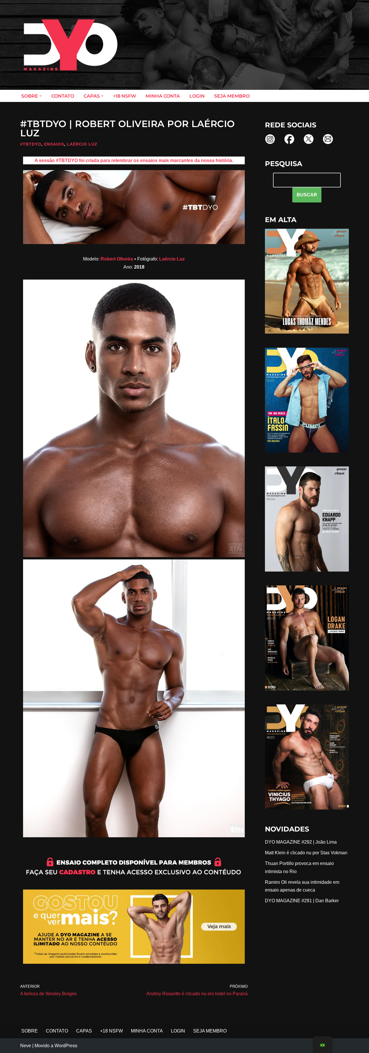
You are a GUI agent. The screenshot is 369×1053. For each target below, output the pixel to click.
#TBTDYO (30, 144)
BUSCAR (307, 194)
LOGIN (197, 96)
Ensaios (54, 144)
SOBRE (29, 1030)
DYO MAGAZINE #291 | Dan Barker (302, 900)
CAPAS (84, 1030)
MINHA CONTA (163, 96)
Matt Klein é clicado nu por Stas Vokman (306, 852)
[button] (40, 96)
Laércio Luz (82, 144)
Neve (25, 1045)
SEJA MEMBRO (232, 96)
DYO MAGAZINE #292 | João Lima (301, 842)
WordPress (65, 1045)
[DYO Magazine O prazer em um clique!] (70, 45)
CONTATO (62, 96)
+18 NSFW (124, 96)
